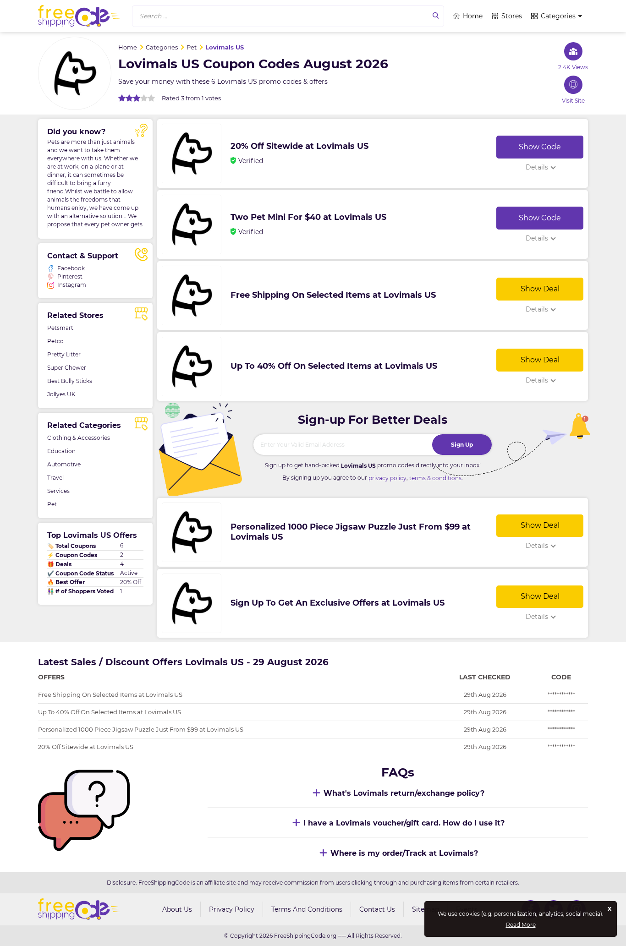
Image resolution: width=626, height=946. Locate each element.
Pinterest (69, 276)
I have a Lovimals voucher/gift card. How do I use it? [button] (404, 823)
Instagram (71, 284)
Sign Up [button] (462, 444)
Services (58, 490)
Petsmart (60, 327)
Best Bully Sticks (69, 380)
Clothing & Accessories (78, 437)
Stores (511, 16)
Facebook (71, 268)
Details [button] (537, 167)
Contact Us (377, 909)
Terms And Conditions (306, 909)
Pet (52, 504)
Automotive (64, 464)
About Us (177, 909)
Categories (558, 16)
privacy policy (387, 478)
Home (473, 16)
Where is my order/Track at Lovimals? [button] (404, 853)
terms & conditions (435, 478)
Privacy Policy (231, 909)
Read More (521, 925)
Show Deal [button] (540, 288)
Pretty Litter (64, 354)
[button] (288, 16)
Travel (55, 477)
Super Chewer (66, 367)
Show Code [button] (540, 146)
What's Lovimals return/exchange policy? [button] (404, 793)
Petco (55, 341)
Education (61, 451)
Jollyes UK (61, 394)
